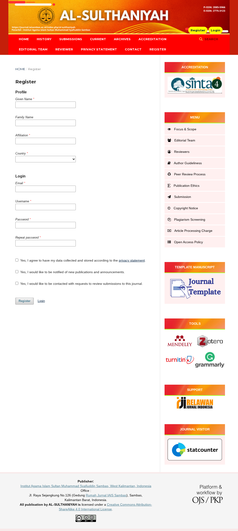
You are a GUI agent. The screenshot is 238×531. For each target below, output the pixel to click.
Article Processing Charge (193, 231)
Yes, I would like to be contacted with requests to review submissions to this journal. (81, 283)
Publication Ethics (186, 185)
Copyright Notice (186, 208)
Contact (133, 49)
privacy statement (132, 260)
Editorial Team (33, 49)
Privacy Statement (99, 49)
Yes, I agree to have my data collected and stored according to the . (82, 260)
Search (211, 39)
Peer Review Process (189, 174)
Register (157, 49)
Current (98, 39)
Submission (182, 197)
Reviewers (181, 152)
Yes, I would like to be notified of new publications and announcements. (72, 272)
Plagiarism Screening (189, 219)
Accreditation (152, 39)
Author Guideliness (188, 163)
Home (24, 39)
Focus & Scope (185, 129)
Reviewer (64, 49)
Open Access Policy (188, 242)
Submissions (70, 39)
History (44, 39)
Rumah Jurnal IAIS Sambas (106, 495)
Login (215, 30)
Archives (122, 39)
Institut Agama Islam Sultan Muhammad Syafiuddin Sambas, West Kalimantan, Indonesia (85, 486)
